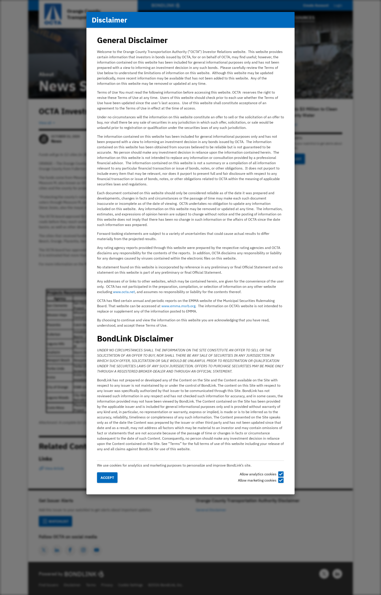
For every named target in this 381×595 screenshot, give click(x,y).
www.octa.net (124, 292)
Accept (107, 477)
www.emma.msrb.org (178, 306)
